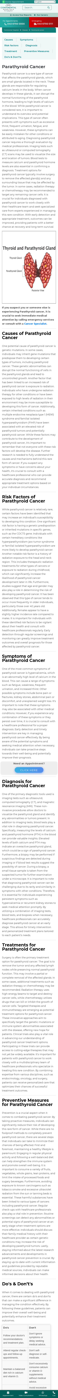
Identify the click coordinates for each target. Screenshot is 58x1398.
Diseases (25, 30)
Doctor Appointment (14, 2)
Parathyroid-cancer (37, 30)
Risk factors (11, 45)
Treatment (10, 51)
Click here (29, 770)
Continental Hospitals (11, 30)
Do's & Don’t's (12, 57)
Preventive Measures (36, 51)
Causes (8, 39)
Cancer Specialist (35, 323)
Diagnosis (31, 45)
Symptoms (26, 39)
